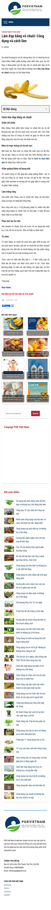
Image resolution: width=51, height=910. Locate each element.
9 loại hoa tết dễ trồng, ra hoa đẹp (30, 611)
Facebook (7, 885)
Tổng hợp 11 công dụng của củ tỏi (30, 739)
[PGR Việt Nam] (25, 9)
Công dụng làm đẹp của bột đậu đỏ (30, 785)
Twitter (6, 888)
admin (6, 47)
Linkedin (7, 894)
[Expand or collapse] (46, 109)
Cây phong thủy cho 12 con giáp (29, 602)
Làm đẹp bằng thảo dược (11, 32)
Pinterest (7, 891)
